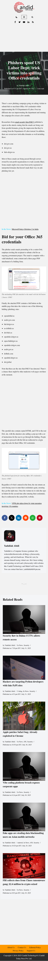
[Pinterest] (40, 518)
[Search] (32, 17)
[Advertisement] (24, 38)
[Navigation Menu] (24, 17)
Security (26, 645)
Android (20, 842)
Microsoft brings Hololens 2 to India (25, 229)
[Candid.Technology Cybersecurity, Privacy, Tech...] (24, 7)
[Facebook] (15, 22)
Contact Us (22, 947)
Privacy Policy (18, 950)
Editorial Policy (35, 947)
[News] (32, 22)
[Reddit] (26, 518)
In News (20, 645)
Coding (19, 691)
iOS (25, 741)
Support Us (31, 950)
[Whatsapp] (33, 518)
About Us (11, 947)
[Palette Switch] (16, 17)
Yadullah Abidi (24, 85)
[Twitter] (19, 22)
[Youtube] (24, 22)
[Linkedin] (28, 22)
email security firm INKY (24, 122)
